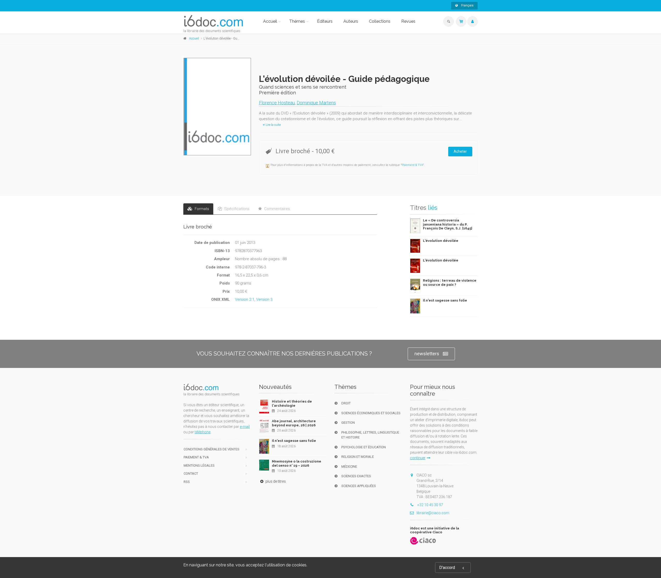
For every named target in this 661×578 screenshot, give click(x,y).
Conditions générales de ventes (211, 449)
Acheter (460, 151)
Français (467, 5)
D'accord (447, 567)
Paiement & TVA (412, 165)
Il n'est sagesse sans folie (445, 300)
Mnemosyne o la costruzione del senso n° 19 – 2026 (296, 463)
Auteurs (350, 21)
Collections (379, 21)
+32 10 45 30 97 (429, 505)
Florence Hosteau (277, 102)
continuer (418, 458)
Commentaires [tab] (276, 208)
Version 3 (264, 299)
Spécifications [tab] (236, 208)
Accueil (270, 21)
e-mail (245, 427)
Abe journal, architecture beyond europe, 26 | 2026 (294, 423)
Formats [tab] (201, 208)
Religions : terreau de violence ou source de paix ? (449, 283)
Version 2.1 (244, 299)
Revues (408, 21)
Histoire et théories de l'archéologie (292, 403)
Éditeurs (325, 21)
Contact (191, 473)
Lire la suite (273, 125)
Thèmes (297, 21)
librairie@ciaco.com (432, 513)
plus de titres (275, 481)
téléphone (202, 432)
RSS (187, 482)
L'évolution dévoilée (440, 241)
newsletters (426, 353)
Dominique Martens (316, 102)
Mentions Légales (199, 465)
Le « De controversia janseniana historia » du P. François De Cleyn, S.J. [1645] (447, 224)
